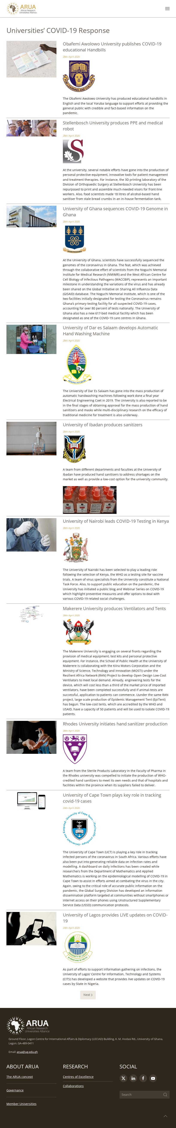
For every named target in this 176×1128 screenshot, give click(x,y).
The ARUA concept (19, 1077)
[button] (167, 8)
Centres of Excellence (78, 1077)
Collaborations (73, 1086)
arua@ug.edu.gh (27, 1052)
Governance (15, 1090)
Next (86, 995)
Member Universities (21, 1104)
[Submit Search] (165, 1095)
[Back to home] (21, 8)
